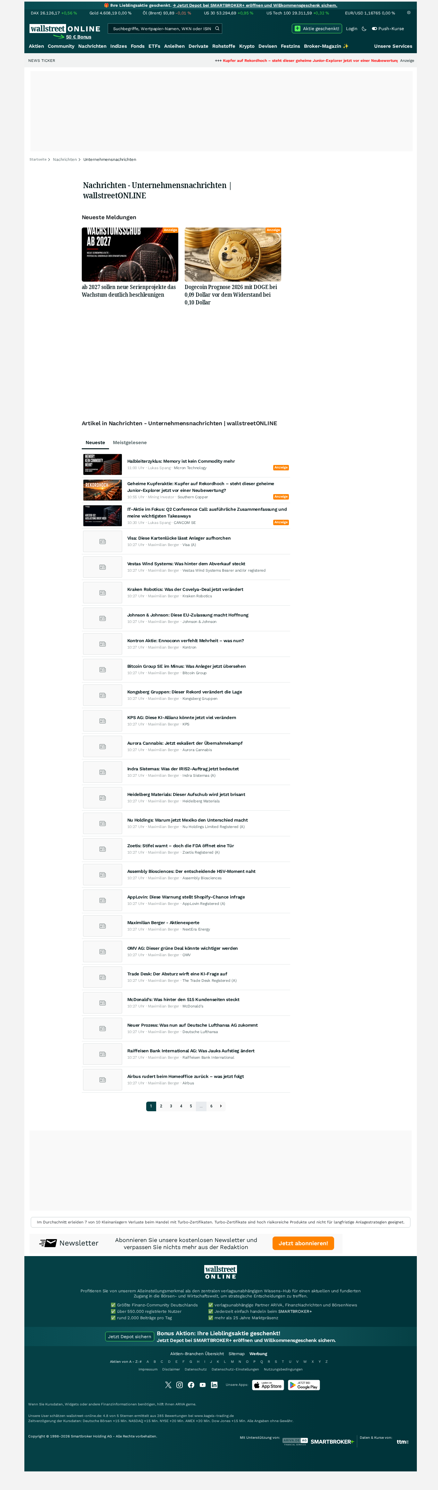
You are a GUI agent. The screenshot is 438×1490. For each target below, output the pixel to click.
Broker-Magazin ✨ (326, 46)
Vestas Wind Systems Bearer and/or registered (224, 570)
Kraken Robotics (197, 596)
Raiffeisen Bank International (208, 1057)
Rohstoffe (223, 46)
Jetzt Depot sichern (129, 1336)
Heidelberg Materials (201, 801)
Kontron (189, 647)
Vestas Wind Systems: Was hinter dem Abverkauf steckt (186, 563)
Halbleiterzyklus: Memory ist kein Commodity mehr (181, 461)
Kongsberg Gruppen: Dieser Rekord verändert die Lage (184, 691)
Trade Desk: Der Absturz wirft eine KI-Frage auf (177, 973)
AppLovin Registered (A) (203, 903)
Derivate (198, 46)
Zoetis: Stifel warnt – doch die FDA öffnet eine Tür (180, 845)
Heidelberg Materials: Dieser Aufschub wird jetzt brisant (186, 794)
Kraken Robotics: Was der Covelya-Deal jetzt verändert (185, 589)
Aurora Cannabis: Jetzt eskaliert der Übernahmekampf (185, 743)
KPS (186, 724)
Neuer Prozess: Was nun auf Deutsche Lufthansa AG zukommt (192, 1025)
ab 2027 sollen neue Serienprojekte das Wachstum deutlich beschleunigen (129, 290)
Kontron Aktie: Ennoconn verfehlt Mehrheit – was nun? (185, 640)
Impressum (148, 1369)
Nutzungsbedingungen (283, 1369)
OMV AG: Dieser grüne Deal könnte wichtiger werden (182, 948)
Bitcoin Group (194, 673)
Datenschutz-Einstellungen (235, 1369)
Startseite (37, 159)
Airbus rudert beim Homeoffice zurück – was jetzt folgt (185, 1076)
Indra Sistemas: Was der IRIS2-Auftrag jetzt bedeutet (183, 768)
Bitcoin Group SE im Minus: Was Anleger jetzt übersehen (186, 666)
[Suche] (217, 28)
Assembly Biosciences (202, 878)
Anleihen (174, 46)
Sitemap (237, 1353)
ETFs (154, 46)
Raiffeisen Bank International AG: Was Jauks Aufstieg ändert (191, 1050)
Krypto (247, 46)
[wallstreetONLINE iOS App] (268, 1389)
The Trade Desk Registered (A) (209, 980)
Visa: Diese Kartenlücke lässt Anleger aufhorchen (179, 538)
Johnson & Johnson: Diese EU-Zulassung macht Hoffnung (187, 614)
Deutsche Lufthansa (200, 1032)
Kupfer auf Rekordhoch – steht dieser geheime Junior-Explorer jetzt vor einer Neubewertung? (281, 60)
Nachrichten (92, 46)
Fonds (138, 46)
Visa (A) (189, 544)
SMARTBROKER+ (295, 1311)
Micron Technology (190, 468)
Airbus (188, 1083)
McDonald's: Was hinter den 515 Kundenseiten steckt (183, 999)
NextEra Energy (196, 929)
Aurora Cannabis (197, 750)
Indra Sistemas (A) (198, 775)
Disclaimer (171, 1369)
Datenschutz (196, 1369)
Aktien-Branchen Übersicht (197, 1353)
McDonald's (192, 1006)
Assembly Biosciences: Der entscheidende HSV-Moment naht (191, 871)
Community (61, 46)
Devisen (267, 46)
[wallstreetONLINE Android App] (304, 1389)
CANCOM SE (185, 522)
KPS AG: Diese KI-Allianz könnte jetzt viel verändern (181, 717)
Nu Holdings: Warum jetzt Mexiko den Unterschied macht (187, 820)
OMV (186, 955)
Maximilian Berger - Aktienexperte (163, 922)
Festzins (290, 46)
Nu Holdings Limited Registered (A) (213, 826)
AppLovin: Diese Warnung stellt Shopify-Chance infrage (186, 896)
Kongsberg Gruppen (199, 698)
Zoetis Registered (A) (201, 852)
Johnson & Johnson (199, 621)
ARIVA (180, 1404)
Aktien (36, 46)
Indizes (118, 46)
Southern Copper (193, 497)
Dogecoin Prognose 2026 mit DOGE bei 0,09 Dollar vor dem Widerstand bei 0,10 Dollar (231, 294)
